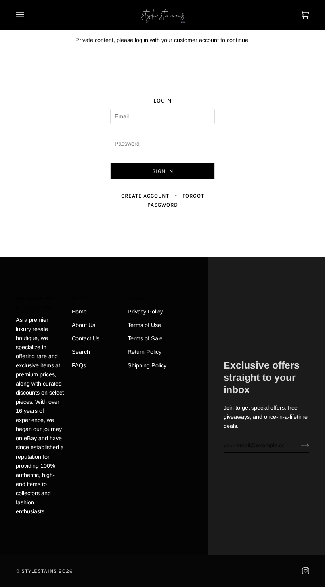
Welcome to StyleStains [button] (34, 303)
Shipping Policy (147, 365)
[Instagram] (305, 570)
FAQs (79, 365)
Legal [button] (136, 299)
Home (79, 311)
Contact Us (85, 338)
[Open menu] (28, 15)
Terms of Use (144, 325)
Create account (145, 196)
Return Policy (144, 352)
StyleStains (39, 571)
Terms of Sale (145, 338)
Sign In (162, 171)
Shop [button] (79, 299)
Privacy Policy (145, 311)
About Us (83, 325)
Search (81, 352)
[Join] (298, 445)
